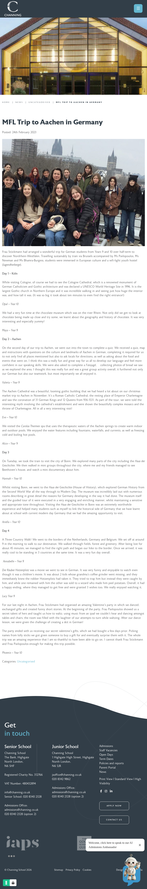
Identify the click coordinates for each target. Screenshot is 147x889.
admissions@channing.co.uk (21, 809)
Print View (105, 779)
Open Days (106, 754)
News (102, 772)
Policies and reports (111, 763)
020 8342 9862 (61, 779)
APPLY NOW (114, 806)
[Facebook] (101, 791)
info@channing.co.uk (17, 792)
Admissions (106, 746)
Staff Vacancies (108, 750)
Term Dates (106, 759)
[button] (9, 856)
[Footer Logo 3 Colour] (38, 843)
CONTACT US (114, 820)
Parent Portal (107, 767)
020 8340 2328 (32, 796)
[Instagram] (106, 791)
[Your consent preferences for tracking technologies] (13, 882)
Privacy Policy (73, 870)
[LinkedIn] (111, 791)
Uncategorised (26, 661)
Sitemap (58, 870)
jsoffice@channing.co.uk (67, 774)
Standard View (124, 779)
